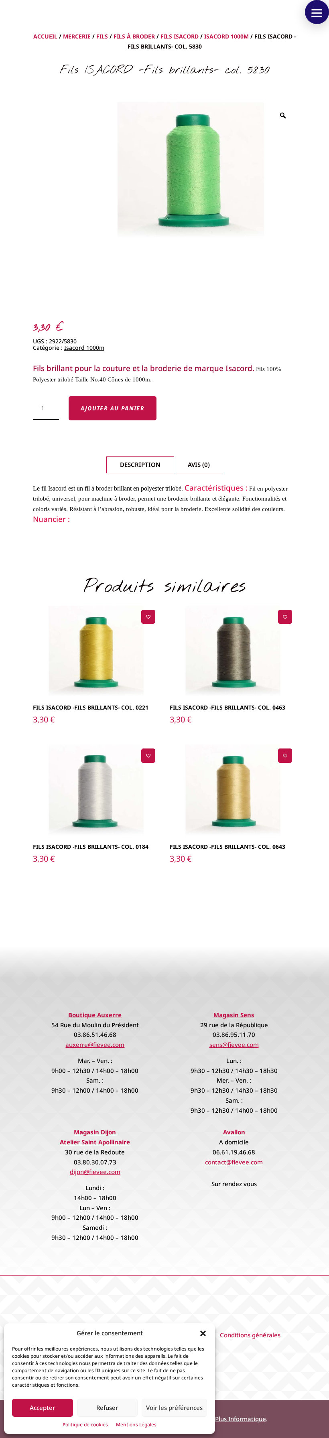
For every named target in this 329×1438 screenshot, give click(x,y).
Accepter (42, 1408)
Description (140, 464)
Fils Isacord (179, 36)
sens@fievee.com (234, 1044)
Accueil (45, 36)
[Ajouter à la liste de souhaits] (148, 617)
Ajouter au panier (113, 408)
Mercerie (77, 36)
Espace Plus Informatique (230, 1419)
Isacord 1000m (226, 36)
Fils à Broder (134, 36)
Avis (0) (199, 464)
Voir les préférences (174, 1408)
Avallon (234, 1132)
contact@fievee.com (234, 1162)
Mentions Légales (136, 1424)
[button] (203, 1333)
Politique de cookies (85, 1424)
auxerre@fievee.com (94, 1044)
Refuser (107, 1408)
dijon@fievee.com (95, 1172)
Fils (102, 36)
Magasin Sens (233, 1015)
